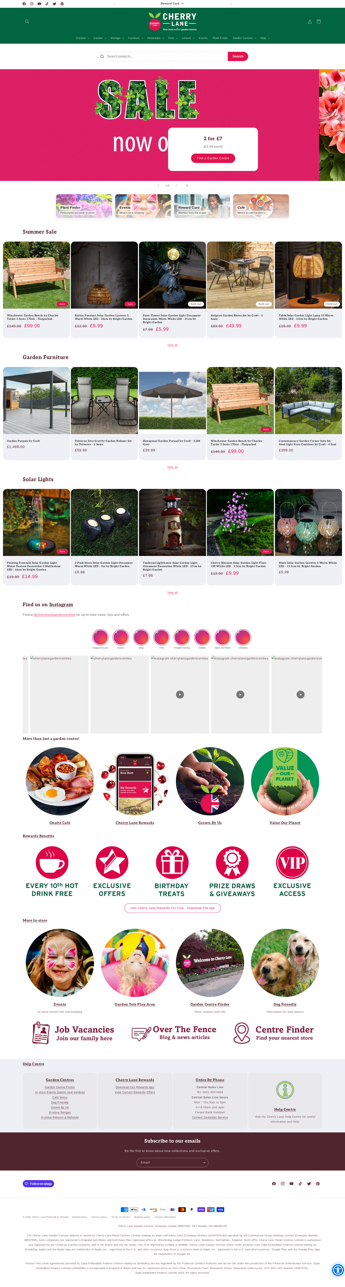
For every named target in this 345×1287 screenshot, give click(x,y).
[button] (27, 21)
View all (172, 344)
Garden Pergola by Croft (23, 441)
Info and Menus (57, 750)
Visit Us (207, 931)
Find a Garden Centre (46, 158)
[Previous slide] (158, 185)
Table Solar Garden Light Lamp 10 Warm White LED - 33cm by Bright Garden (306, 317)
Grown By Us (60, 1107)
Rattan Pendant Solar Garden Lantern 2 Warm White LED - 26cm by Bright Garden (104, 317)
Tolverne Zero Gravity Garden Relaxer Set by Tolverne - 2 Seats (103, 442)
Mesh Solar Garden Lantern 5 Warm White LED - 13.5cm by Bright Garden (308, 565)
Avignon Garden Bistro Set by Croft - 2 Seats (237, 317)
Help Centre (33, 1064)
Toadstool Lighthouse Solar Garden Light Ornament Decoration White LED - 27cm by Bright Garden (172, 566)
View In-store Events (57, 931)
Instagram (61, 605)
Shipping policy (142, 1217)
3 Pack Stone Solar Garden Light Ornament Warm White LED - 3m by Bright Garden (104, 565)
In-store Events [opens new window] (60, 1092)
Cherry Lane (39, 1217)
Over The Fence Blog (169, 1022)
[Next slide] (176, 185)
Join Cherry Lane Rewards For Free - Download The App (172, 908)
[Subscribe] (203, 1162)
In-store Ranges (60, 1112)
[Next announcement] (231, 4)
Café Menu (59, 1097)
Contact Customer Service (210, 1117)
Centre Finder (269, 1022)
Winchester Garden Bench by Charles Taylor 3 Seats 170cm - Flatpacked (32, 317)
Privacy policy (99, 1217)
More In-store (35, 920)
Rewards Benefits (38, 836)
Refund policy (79, 1217)
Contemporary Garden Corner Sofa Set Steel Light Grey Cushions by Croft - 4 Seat (307, 442)
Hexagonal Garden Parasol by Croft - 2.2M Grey (171, 442)
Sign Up (132, 750)
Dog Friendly (60, 1102)
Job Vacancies (69, 1022)
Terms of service (120, 1217)
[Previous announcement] (114, 4)
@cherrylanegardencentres (54, 614)
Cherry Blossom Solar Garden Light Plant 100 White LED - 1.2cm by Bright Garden (238, 565)
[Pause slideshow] (186, 185)
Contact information (165, 1217)
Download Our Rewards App (135, 1087)
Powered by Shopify (57, 1217)
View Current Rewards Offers (135, 1092)
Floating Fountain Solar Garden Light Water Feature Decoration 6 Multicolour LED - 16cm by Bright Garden (34, 566)
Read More (207, 750)
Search (238, 56)
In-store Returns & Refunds (60, 1117)
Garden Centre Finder (132, 931)
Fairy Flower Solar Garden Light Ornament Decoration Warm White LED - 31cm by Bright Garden (172, 319)
